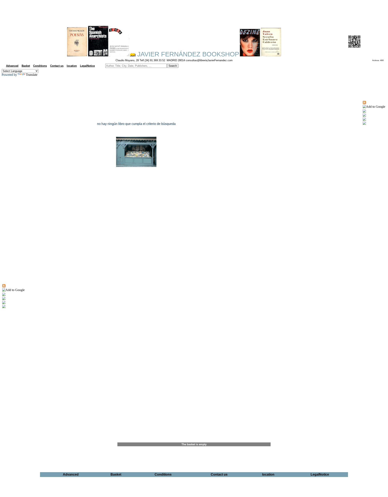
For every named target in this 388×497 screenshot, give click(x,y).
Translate (31, 74)
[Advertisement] (194, 11)
